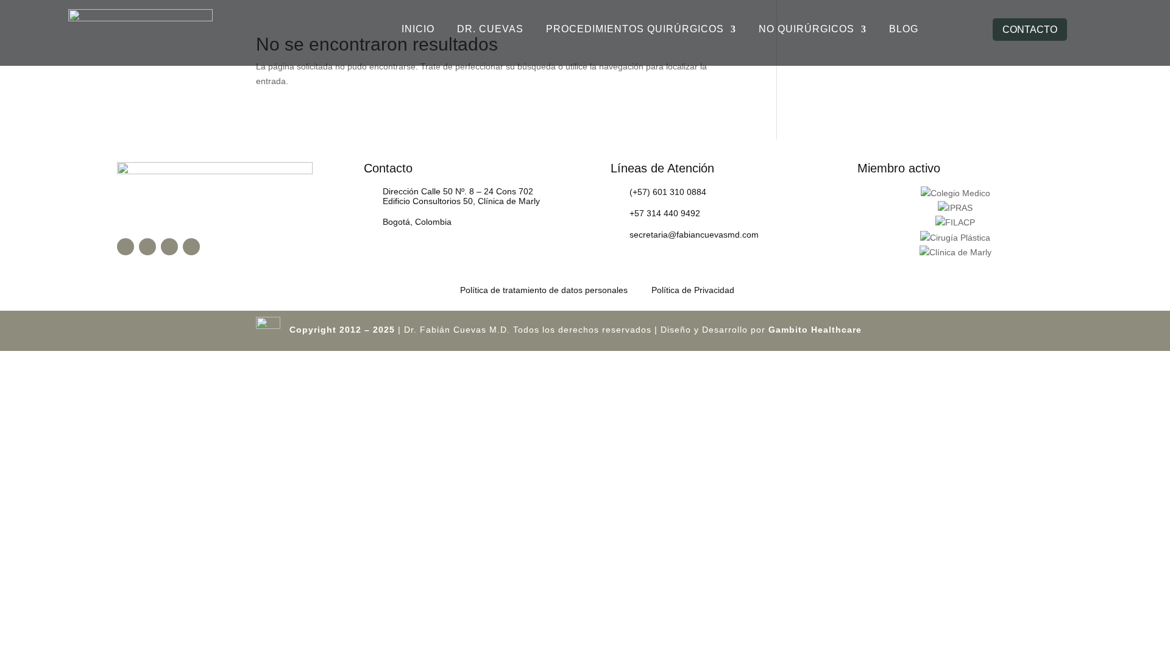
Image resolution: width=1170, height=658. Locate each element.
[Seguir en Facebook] (125, 246)
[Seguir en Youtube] (169, 246)
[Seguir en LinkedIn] (191, 246)
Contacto (1029, 29)
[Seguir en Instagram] (147, 246)
